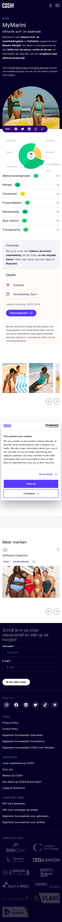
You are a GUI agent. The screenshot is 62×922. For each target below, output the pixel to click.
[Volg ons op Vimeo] (54, 704)
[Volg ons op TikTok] (45, 704)
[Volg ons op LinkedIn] (25, 704)
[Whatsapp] (36, 129)
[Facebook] (16, 129)
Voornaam (8, 646)
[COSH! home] (8, 5)
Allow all (31, 483)
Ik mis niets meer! (16, 681)
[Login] (51, 5)
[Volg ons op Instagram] (6, 704)
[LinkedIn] (29, 129)
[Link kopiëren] (42, 129)
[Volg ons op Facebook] (16, 704)
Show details (46, 474)
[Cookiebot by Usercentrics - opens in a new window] (45, 426)
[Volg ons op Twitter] (35, 704)
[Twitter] (22, 129)
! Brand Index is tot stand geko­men (28, 67)
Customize (29, 493)
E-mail (6, 661)
